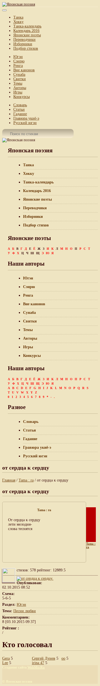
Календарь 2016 (26, 31)
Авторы (19, 88)
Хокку (18, 22)
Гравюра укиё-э (26, 118)
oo (63, 658)
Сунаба (19, 74)
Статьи (19, 109)
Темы (17, 83)
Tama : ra (26, 480)
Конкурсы (21, 97)
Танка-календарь (27, 26)
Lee (5, 663)
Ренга (18, 66)
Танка (18, 17)
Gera (6, 658)
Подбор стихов (25, 48)
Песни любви (24, 611)
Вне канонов (24, 70)
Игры (17, 92)
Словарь (20, 105)
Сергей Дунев (43, 658)
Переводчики (24, 39)
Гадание (20, 114)
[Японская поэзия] (18, 4)
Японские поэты (27, 35)
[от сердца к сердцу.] (35, 578)
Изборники (22, 44)
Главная (8, 480)
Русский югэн (25, 123)
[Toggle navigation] (4, 10)
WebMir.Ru (36, 667)
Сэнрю (18, 61)
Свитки (19, 79)
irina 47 (38, 663)
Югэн (18, 57)
